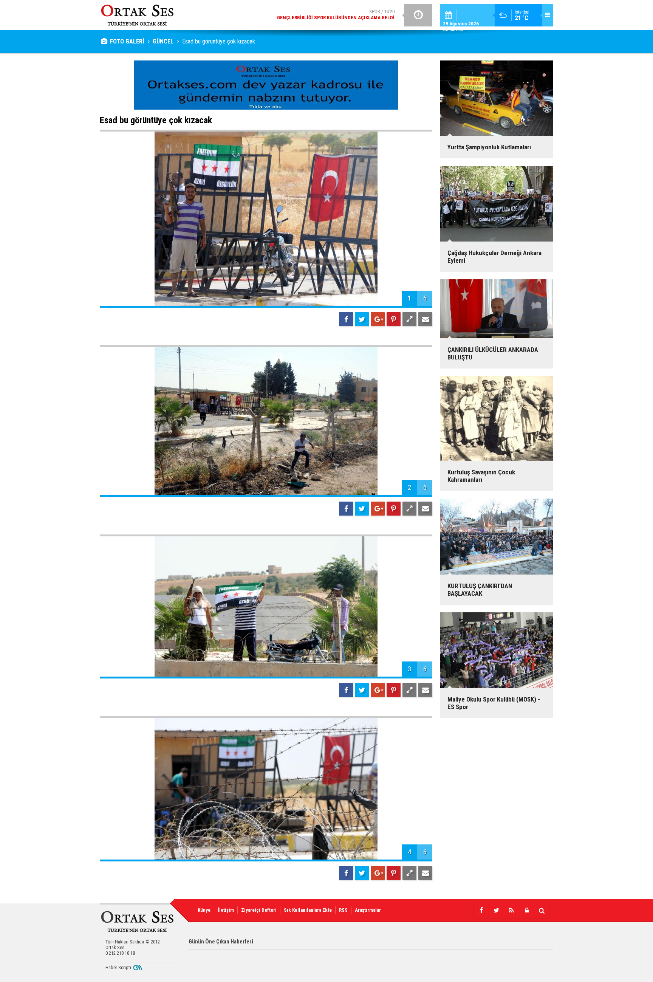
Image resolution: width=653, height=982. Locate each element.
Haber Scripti (118, 967)
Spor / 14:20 (336, 14)
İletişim (226, 910)
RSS (343, 910)
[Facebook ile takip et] (481, 910)
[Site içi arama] (541, 910)
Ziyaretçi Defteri (259, 910)
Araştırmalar (368, 910)
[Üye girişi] (526, 910)
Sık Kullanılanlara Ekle (308, 910)
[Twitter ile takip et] (496, 910)
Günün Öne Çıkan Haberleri (221, 941)
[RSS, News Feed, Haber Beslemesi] (511, 910)
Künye (204, 910)
